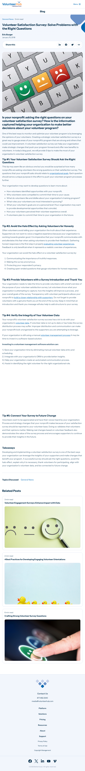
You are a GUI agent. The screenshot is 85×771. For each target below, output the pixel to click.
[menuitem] (30, 761)
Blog (42, 11)
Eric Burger (7, 34)
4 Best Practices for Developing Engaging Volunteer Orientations (35, 559)
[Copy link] (79, 44)
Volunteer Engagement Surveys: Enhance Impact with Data (32, 503)
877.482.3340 (42, 698)
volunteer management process (55, 335)
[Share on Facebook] (66, 44)
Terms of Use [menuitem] (42, 746)
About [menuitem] (42, 731)
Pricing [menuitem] (42, 719)
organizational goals (59, 173)
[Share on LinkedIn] (59, 44)
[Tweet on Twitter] (72, 44)
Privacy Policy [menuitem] (42, 741)
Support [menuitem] (42, 736)
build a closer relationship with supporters (33, 297)
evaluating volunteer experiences (59, 244)
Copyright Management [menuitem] (42, 750)
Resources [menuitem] (42, 725)
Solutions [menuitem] (43, 714)
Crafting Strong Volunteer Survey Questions (25, 616)
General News (8, 19)
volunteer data (22, 323)
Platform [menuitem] (42, 708)
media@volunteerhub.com (42, 701)
